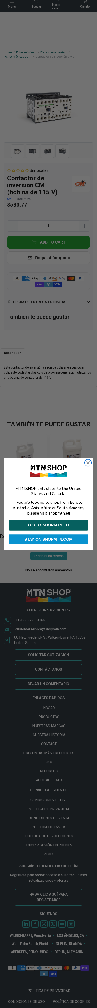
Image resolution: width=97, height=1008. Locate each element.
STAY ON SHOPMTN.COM (48, 539)
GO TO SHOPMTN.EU (48, 525)
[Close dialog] (88, 462)
